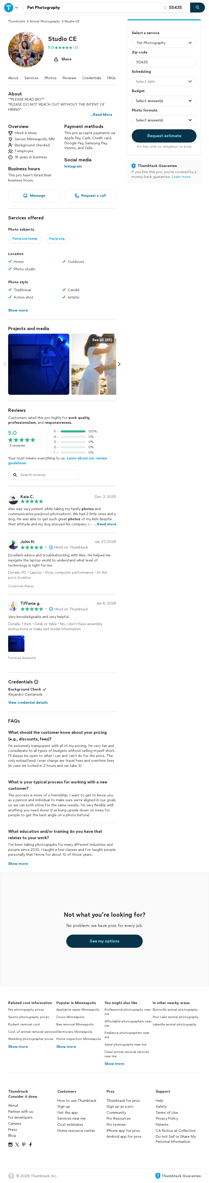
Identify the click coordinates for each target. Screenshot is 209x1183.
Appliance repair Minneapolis (77, 1009)
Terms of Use (167, 1112)
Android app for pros (124, 1136)
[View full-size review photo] (16, 644)
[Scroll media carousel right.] (119, 364)
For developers (20, 1117)
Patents (162, 1124)
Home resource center (76, 1131)
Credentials (91, 78)
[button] (26, 49)
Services (31, 78)
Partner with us (20, 1111)
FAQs (111, 78)
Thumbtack (16, 21)
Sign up (63, 1106)
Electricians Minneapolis (74, 1032)
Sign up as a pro (120, 1106)
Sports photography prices (28, 1017)
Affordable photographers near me (127, 1023)
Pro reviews (116, 1124)
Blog (12, 1135)
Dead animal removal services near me (126, 1054)
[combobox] (92, 7)
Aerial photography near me (125, 1044)
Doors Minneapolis (70, 1017)
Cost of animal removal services (32, 1032)
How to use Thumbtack (76, 1100)
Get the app (67, 1112)
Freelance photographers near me (126, 1035)
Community (116, 1112)
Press (12, 1130)
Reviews (69, 78)
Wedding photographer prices (31, 1039)
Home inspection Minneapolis (78, 1039)
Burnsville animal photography (175, 1009)
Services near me (71, 1118)
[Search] (197, 8)
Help (159, 1100)
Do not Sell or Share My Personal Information (176, 1139)
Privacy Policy (167, 1118)
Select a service (145, 33)
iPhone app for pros (123, 1131)
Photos (51, 78)
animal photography (45, 21)
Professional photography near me (127, 1012)
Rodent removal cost (24, 1024)
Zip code (139, 52)
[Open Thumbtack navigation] (11, 7)
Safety (161, 1106)
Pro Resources (119, 1118)
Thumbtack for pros (123, 1100)
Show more (18, 1047)
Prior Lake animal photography (175, 1017)
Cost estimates (70, 1124)
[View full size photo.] (38, 364)
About (13, 78)
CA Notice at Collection (176, 1131)
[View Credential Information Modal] (35, 682)
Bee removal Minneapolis (75, 1024)
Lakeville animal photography (174, 1024)
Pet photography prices (26, 1009)
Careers (14, 1123)
